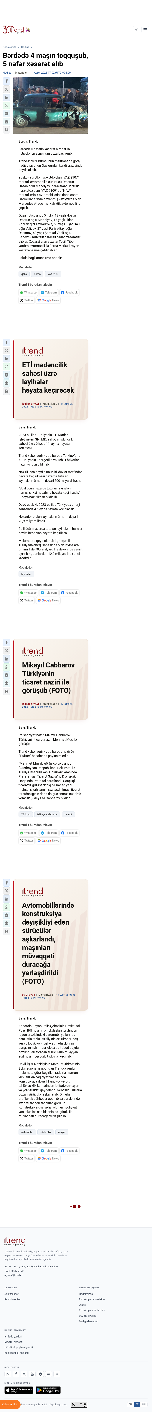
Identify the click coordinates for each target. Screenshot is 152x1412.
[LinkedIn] (48, 1374)
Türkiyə (25, 814)
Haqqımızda (86, 1293)
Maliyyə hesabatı (88, 1321)
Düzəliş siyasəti (87, 1315)
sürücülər (45, 1132)
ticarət (68, 814)
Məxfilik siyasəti (13, 1341)
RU (144, 1404)
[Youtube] (32, 1374)
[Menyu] (145, 29)
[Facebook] (16, 1374)
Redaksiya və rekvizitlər (92, 1299)
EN (130, 1404)
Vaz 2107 (53, 274)
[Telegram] (40, 1374)
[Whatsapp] (7, 1374)
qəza (24, 274)
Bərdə (37, 274)
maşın (61, 1132)
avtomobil (27, 1132)
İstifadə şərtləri (13, 1336)
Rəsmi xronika (12, 1299)
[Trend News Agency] (14, 1241)
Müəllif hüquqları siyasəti (18, 1347)
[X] (24, 1374)
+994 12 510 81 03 (14, 1270)
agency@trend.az (13, 1275)
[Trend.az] (16, 30)
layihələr (26, 574)
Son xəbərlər (11, 1293)
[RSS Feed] (56, 1374)
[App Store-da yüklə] (18, 1390)
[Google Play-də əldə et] (48, 1390)
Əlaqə (82, 1304)
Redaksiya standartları (92, 1310)
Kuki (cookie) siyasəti (16, 1352)
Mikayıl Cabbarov (47, 814)
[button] (6, 81)
